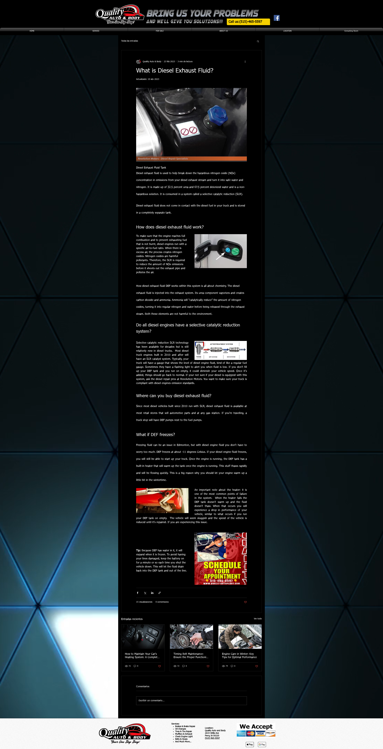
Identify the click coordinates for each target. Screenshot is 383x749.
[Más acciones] (245, 61)
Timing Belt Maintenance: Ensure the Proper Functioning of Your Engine (191, 656)
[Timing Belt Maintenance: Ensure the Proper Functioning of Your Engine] (191, 636)
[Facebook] (277, 18)
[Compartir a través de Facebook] (137, 592)
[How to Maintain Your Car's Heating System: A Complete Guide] (143, 636)
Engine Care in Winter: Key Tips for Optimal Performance (239, 656)
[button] (258, 41)
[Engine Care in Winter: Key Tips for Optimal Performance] (240, 636)
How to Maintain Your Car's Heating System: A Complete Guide (142, 656)
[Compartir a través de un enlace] (159, 592)
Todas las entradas (129, 41)
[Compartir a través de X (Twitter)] (144, 592)
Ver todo (258, 619)
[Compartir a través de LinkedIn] (152, 592)
